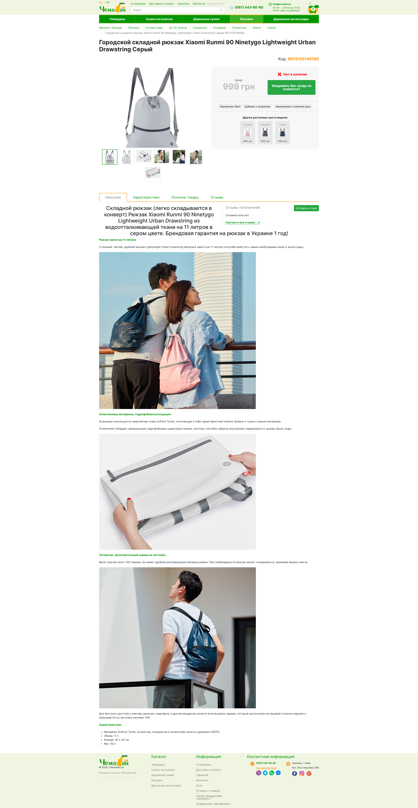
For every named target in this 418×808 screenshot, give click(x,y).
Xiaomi (257, 27)
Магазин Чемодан (110, 27)
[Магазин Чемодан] (112, 7)
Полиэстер (239, 27)
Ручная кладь (154, 27)
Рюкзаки (246, 19)
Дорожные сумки (206, 19)
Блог (199, 785)
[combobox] (178, 10)
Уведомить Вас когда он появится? (291, 87)
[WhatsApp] (271, 773)
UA (107, 2)
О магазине (138, 3)
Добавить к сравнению (257, 106)
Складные (219, 27)
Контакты (199, 3)
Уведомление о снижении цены (293, 106)
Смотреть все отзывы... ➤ (243, 222)
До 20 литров (178, 27)
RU (101, 2)
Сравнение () (215, 3)
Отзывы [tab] (217, 197)
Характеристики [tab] (146, 197)
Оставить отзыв (306, 208)
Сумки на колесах (159, 19)
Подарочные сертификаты (213, 803)
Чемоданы (117, 19)
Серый (271, 27)
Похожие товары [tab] (185, 197)
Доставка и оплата (161, 3)
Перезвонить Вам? (230, 106)
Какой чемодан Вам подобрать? (209, 797)
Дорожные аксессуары (291, 19)
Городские (200, 27)
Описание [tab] (113, 197)
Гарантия (183, 3)
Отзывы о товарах (208, 790)
